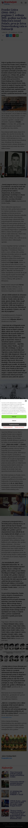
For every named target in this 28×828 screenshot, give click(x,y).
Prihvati (14, 416)
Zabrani (14, 420)
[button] (26, 401)
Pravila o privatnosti (8, 427)
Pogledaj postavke (14, 424)
